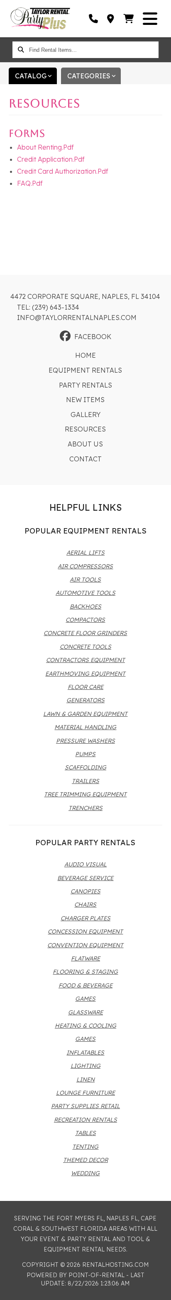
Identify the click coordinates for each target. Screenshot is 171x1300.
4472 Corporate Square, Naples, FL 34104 (85, 296)
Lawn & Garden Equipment (85, 714)
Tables (85, 1133)
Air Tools (85, 579)
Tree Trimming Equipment (85, 794)
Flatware (85, 958)
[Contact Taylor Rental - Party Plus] (111, 18)
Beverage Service (85, 878)
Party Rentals (85, 385)
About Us (85, 444)
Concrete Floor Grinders (85, 633)
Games (85, 998)
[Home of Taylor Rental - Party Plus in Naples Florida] (40, 18)
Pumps (85, 754)
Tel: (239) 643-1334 (48, 307)
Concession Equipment (85, 931)
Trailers (85, 781)
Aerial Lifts (85, 552)
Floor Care (85, 687)
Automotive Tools (85, 593)
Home (85, 355)
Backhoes (85, 606)
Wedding (85, 1173)
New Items (85, 399)
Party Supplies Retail (85, 1106)
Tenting (85, 1146)
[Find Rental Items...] (20, 49)
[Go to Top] (159, 1288)
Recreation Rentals (85, 1119)
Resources (85, 429)
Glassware (85, 1012)
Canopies (85, 891)
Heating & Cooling (85, 1025)
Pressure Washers (85, 741)
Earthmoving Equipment (85, 673)
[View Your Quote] (128, 18)
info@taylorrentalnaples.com (77, 317)
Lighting (85, 1066)
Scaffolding (85, 767)
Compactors (85, 619)
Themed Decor (85, 1160)
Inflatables (85, 1052)
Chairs (85, 904)
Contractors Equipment (85, 660)
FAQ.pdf (30, 183)
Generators (85, 700)
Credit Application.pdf (51, 159)
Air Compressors (85, 566)
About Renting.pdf (45, 147)
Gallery (85, 414)
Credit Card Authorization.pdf (62, 171)
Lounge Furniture (85, 1092)
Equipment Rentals (85, 370)
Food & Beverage (85, 985)
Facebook (92, 336)
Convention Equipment (85, 945)
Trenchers (85, 808)
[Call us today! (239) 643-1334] (94, 18)
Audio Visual (85, 864)
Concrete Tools (85, 646)
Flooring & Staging (85, 971)
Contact (85, 459)
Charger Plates (85, 918)
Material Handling (85, 727)
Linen (85, 1079)
